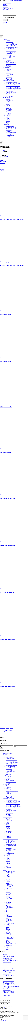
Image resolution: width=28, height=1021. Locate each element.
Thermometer (9, 833)
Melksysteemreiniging (11, 849)
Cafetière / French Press (11, 810)
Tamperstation (9, 831)
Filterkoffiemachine (10, 811)
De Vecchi (8, 896)
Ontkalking (8, 850)
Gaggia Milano (9, 907)
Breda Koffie (9, 886)
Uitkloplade (8, 836)
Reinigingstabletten (10, 853)
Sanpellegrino (9, 796)
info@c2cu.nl (6, 1007)
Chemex (8, 859)
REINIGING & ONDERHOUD (10, 839)
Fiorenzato (8, 903)
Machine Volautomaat (11, 845)
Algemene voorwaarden (8, 968)
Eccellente (8, 897)
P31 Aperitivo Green (10, 785)
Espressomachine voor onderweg (13, 806)
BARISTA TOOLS (7, 817)
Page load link (3, 1020)
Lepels (7, 823)
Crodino (7, 792)
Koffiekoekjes (9, 769)
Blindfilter (8, 819)
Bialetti (7, 883)
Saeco (7, 940)
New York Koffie (10, 923)
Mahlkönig (8, 919)
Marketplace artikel (7, 753)
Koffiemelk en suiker (10, 771)
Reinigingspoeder (10, 852)
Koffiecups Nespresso (11, 766)
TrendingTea (8, 776)
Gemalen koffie (9, 757)
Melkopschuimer (9, 813)
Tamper (7, 829)
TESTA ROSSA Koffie (11, 943)
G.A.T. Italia (8, 906)
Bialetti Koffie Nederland (8, 982)
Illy (6, 910)
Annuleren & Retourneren (9, 970)
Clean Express (9, 893)
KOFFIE (5, 754)
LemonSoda (8, 793)
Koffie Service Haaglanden (9, 991)
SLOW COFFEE (7, 855)
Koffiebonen (8, 756)
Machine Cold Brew (10, 841)
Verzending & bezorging (8, 975)
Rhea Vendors (9, 936)
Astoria (7, 880)
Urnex (7, 946)
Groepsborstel (9, 846)
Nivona (7, 924)
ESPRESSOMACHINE (8, 798)
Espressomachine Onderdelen (12, 807)
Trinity (7, 868)
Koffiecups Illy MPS (10, 763)
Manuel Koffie (9, 920)
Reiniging (8, 828)
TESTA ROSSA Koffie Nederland (11, 986)
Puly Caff (8, 931)
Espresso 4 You (6, 988)
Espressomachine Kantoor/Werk (13, 801)
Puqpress (8, 818)
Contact (4, 971)
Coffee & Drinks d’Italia (8, 981)
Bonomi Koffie (9, 885)
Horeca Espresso (6, 990)
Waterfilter (8, 854)
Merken (4, 870)
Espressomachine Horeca (11, 800)
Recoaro (8, 795)
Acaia (7, 857)
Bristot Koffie (9, 888)
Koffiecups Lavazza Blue (11, 765)
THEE (4, 775)
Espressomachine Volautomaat (13, 805)
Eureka (7, 901)
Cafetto (7, 890)
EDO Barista (9, 898)
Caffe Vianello (6, 987)
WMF (7, 947)
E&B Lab (8, 863)
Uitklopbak (8, 835)
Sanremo (8, 941)
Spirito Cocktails (6, 995)
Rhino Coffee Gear (10, 937)
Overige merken (9, 874)
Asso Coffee (8, 879)
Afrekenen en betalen (8, 972)
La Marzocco (9, 916)
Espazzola (8, 899)
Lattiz (7, 918)
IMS (7, 912)
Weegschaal (8, 837)
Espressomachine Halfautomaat (13, 804)
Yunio (7, 949)
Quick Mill (8, 934)
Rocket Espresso (9, 938)
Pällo (7, 928)
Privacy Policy (6, 974)
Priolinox (8, 929)
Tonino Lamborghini (10, 871)
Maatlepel (8, 824)
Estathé (7, 788)
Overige (7, 827)
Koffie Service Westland (8, 992)
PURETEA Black (10, 780)
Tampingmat (8, 832)
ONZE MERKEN (7, 962)
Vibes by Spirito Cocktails (12, 791)
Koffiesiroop (8, 773)
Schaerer (8, 942)
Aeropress (8, 858)
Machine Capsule (10, 840)
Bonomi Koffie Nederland (9, 984)
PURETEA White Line (11, 782)
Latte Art (8, 822)
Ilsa (6, 911)
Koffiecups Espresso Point (12, 762)
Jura (7, 915)
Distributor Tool (9, 820)
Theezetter (8, 783)
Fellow (7, 864)
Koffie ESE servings (10, 767)
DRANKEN (6, 784)
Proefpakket (8, 774)
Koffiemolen (8, 809)
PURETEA (8, 933)
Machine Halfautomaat (11, 844)
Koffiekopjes (9, 770)
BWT (7, 889)
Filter (2, 747)
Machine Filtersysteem (11, 842)
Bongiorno (8, 787)
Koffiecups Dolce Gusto (11, 761)
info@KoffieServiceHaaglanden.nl (15, 0)
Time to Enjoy (9, 945)
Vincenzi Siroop (9, 797)
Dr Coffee (8, 894)
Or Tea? (7, 779)
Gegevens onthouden (9, 17)
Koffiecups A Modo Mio (11, 760)
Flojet (7, 905)
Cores (7, 862)
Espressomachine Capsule (12, 802)
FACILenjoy (9, 902)
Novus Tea (8, 778)
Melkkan (8, 826)
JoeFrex (7, 914)
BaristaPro (8, 881)
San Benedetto (9, 789)
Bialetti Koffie (9, 884)
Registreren (5, 22)
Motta (7, 921)
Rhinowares (8, 867)
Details (7, 262)
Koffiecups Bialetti (10, 758)
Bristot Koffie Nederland (8, 983)
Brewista (8, 861)
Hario (7, 866)
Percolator (8, 814)
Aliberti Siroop (9, 877)
